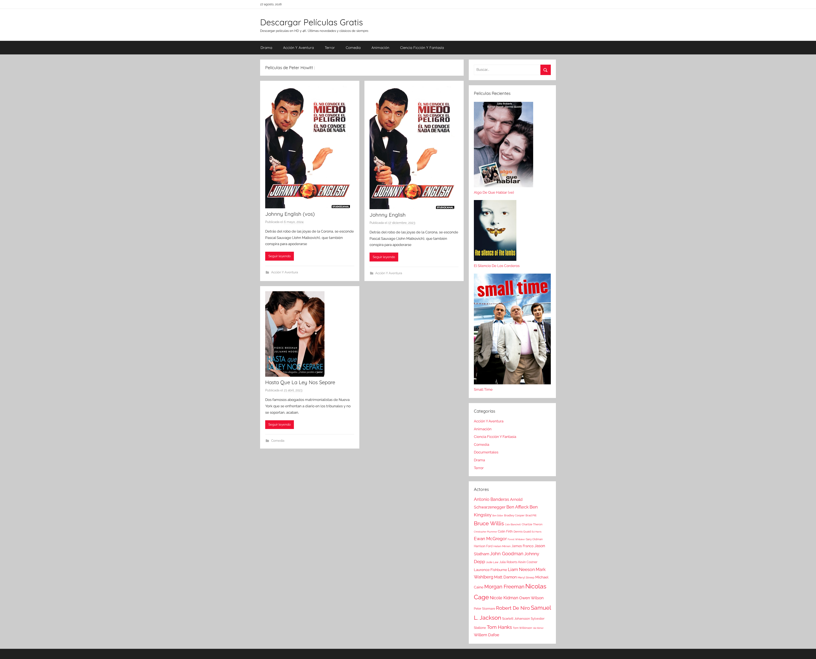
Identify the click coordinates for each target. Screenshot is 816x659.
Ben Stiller (497, 515)
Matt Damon (505, 577)
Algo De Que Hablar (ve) (494, 192)
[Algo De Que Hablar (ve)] (503, 145)
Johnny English (388, 215)
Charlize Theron (532, 524)
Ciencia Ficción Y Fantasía (422, 47)
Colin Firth (505, 531)
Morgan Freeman (504, 587)
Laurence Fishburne (490, 570)
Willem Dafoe (486, 634)
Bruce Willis (489, 523)
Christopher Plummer (485, 531)
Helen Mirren (502, 546)
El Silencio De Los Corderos (497, 266)
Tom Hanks (499, 627)
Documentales (486, 452)
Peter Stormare (484, 608)
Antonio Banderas (491, 499)
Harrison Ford (483, 546)
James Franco (522, 546)
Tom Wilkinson (522, 627)
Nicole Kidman (504, 597)
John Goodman (506, 553)
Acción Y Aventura (298, 47)
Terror (330, 47)
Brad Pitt (531, 515)
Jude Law (492, 562)
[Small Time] (512, 330)
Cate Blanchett (513, 524)
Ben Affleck (517, 507)
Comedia (353, 47)
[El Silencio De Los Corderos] (495, 231)
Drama (266, 47)
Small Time (483, 389)
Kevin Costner (527, 562)
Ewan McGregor (490, 538)
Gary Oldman (534, 539)
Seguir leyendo (279, 256)
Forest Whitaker (516, 539)
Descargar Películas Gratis (311, 22)
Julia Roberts (508, 562)
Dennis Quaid (522, 531)
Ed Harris (536, 531)
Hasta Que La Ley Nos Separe (300, 382)
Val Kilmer (538, 627)
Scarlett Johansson (516, 619)
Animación (380, 47)
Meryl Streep (526, 577)
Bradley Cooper (514, 515)
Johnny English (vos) (290, 214)
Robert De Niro (513, 608)
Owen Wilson (531, 598)
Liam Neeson (521, 569)
